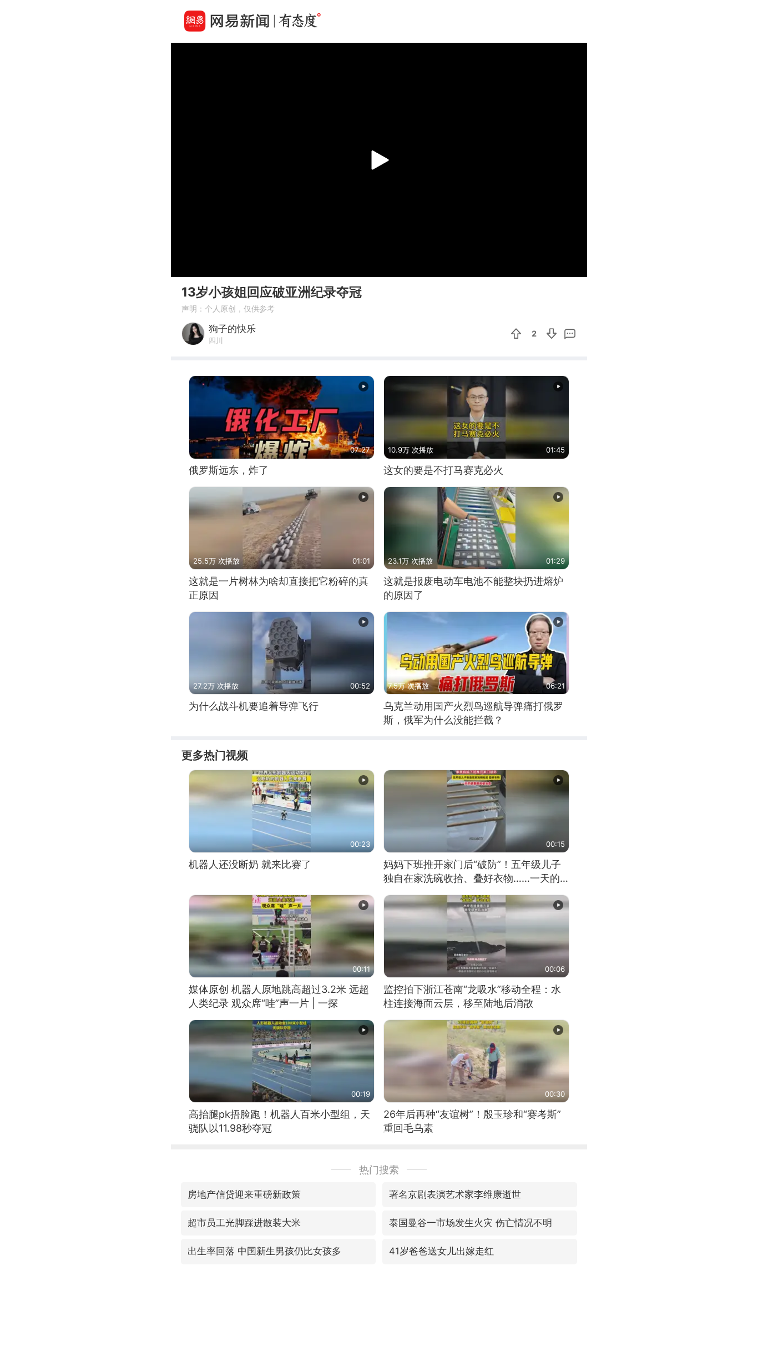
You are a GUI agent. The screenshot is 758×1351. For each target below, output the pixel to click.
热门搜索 (379, 1170)
